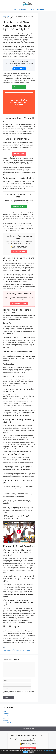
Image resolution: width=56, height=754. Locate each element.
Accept (26, 752)
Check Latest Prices (19, 251)
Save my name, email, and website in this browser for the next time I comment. (19, 692)
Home (14, 9)
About (32, 9)
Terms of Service (7, 723)
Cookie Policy (6, 718)
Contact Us (40, 9)
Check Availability (19, 68)
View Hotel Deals (19, 87)
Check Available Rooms (19, 303)
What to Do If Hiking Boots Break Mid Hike (14, 649)
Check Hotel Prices (18, 153)
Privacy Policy (6, 716)
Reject (31, 752)
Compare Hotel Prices (19, 206)
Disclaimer (5, 720)
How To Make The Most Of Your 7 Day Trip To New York (17, 650)
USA (8, 16)
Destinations (22, 9)
